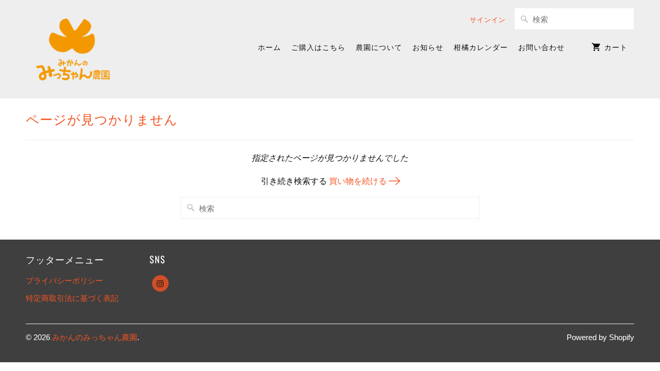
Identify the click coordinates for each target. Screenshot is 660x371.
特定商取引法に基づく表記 (72, 298)
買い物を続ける (359, 181)
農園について (379, 46)
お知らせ (427, 46)
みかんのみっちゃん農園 (94, 337)
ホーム (269, 46)
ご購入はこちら (318, 46)
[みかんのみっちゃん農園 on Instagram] (160, 283)
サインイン (488, 19)
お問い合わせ (541, 46)
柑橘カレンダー (481, 46)
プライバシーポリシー (64, 280)
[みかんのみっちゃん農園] (73, 49)
